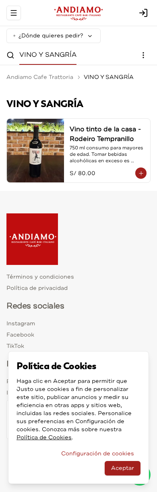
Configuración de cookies (97, 453)
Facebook (20, 335)
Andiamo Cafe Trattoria (39, 77)
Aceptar (122, 468)
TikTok (15, 346)
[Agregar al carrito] (141, 173)
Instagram (20, 323)
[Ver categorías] (143, 55)
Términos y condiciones (40, 277)
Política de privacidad (37, 288)
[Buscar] (10, 55)
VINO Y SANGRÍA (47, 54)
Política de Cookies (44, 437)
